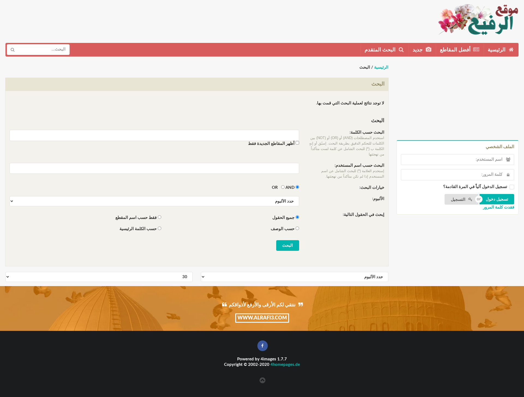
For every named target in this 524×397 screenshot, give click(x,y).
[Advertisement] (105, 19)
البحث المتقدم (381, 49)
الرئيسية (497, 49)
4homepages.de (285, 365)
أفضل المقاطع (456, 49)
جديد (418, 49)
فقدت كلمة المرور (498, 207)
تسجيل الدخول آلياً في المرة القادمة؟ (475, 187)
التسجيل (458, 200)
